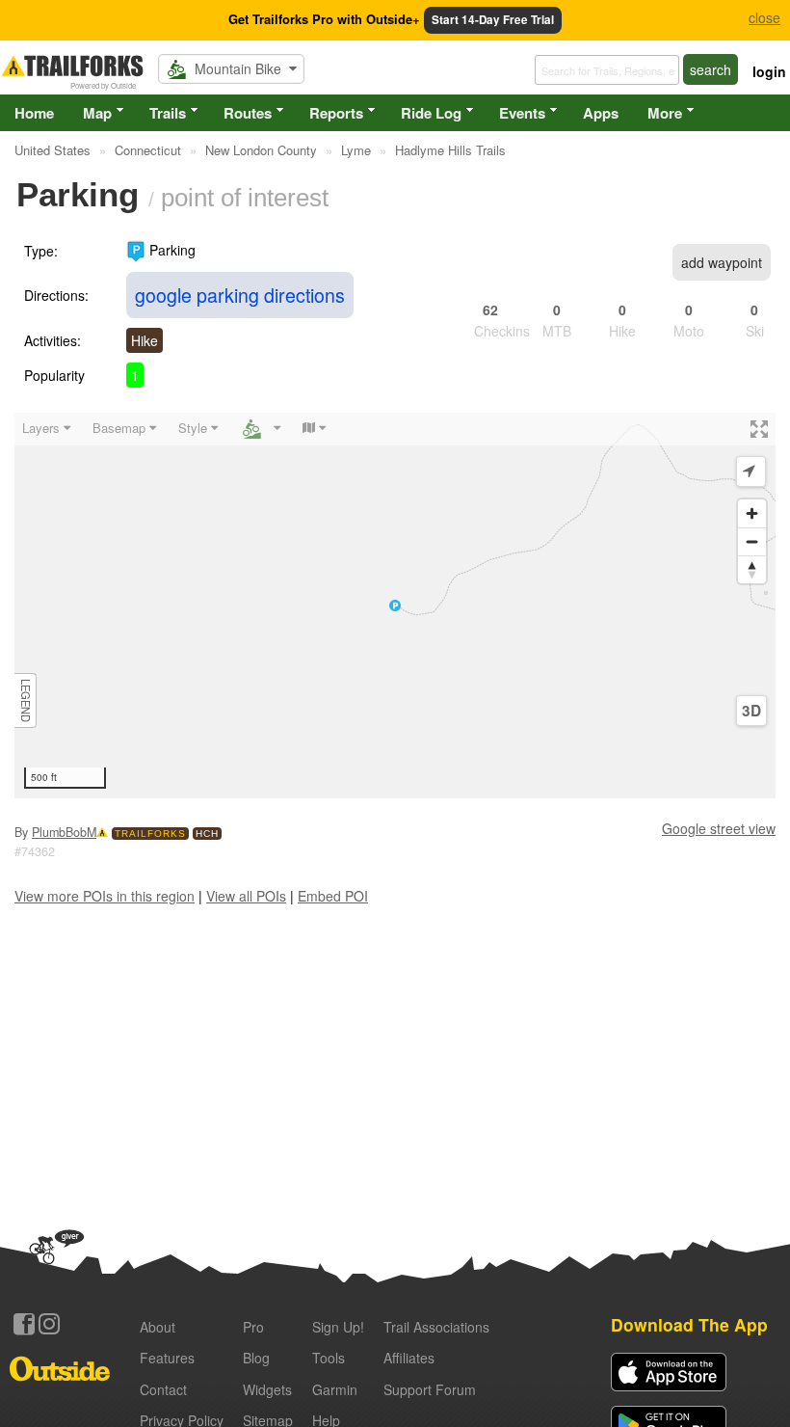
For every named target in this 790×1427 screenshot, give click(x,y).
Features (167, 1357)
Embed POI (333, 895)
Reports (336, 112)
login (769, 71)
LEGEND (26, 700)
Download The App (689, 1324)
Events (522, 112)
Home (34, 112)
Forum (429, 1389)
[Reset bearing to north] (752, 569)
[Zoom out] (752, 541)
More (664, 112)
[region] (395, 605)
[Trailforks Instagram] (49, 1323)
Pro (253, 1326)
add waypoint (721, 262)
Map (97, 112)
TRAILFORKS (150, 833)
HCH (207, 833)
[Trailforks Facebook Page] (24, 1323)
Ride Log (431, 112)
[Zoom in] (752, 513)
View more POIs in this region (104, 895)
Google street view (719, 828)
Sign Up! (338, 1326)
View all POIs (246, 895)
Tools (328, 1357)
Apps (601, 112)
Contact (163, 1389)
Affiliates (408, 1357)
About (157, 1326)
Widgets (267, 1389)
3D (751, 710)
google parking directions (240, 295)
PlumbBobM (64, 832)
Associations (436, 1326)
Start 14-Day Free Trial (493, 20)
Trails (167, 112)
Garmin (334, 1389)
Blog (256, 1357)
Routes (248, 112)
